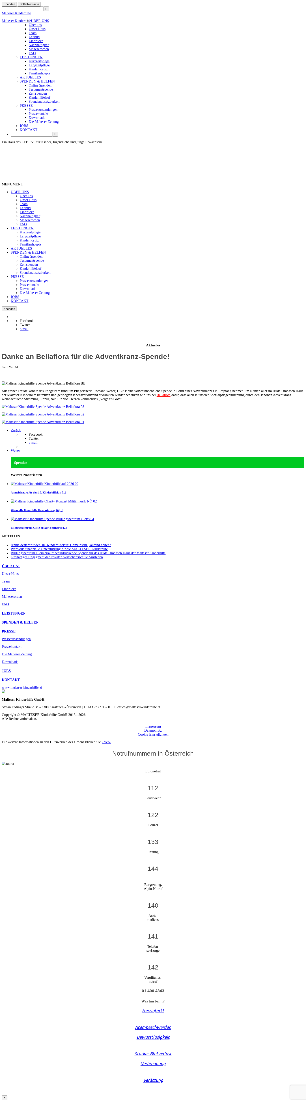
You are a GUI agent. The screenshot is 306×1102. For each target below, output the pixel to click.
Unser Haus (37, 29)
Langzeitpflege (39, 65)
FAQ (32, 53)
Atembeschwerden (153, 1027)
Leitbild (34, 37)
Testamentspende (41, 89)
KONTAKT (28, 130)
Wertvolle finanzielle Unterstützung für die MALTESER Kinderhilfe (59, 549)
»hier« (106, 742)
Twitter (25, 325)
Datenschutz (153, 730)
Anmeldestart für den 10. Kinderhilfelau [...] (38, 492)
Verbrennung (153, 1063)
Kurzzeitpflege (39, 61)
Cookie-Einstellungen (153, 734)
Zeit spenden (38, 93)
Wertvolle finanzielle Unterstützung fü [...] (37, 510)
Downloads (37, 118)
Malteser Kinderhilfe (16, 13)
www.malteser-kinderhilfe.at (22, 687)
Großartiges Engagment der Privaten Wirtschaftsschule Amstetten (57, 557)
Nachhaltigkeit (39, 45)
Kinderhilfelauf (39, 97)
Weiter (15, 450)
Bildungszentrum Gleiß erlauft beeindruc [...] (39, 527)
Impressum (153, 726)
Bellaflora (163, 395)
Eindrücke (36, 41)
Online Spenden (40, 85)
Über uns (35, 25)
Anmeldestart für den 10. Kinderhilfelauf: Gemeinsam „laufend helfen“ (61, 545)
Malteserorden (39, 49)
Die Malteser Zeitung (44, 122)
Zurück (16, 430)
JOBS (24, 126)
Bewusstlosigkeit (153, 1037)
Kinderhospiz (38, 69)
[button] (12, 184)
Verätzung (153, 1080)
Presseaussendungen (43, 109)
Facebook (27, 321)
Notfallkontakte (29, 4)
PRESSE (26, 105)
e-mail (24, 329)
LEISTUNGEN (31, 57)
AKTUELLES (30, 77)
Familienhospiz (39, 73)
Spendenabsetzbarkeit (44, 101)
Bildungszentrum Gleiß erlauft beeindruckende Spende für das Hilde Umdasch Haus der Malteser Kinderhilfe (88, 553)
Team (33, 33)
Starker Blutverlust (153, 1053)
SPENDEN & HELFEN (37, 81)
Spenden (9, 4)
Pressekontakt (38, 113)
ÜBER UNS (40, 21)
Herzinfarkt (153, 1010)
